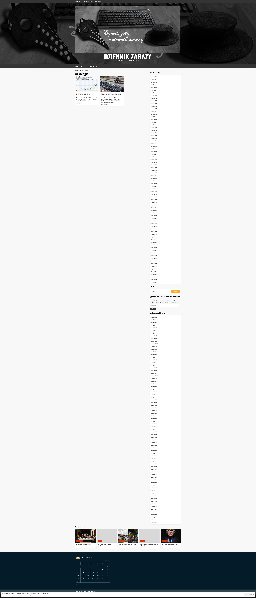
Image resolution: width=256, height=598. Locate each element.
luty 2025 (153, 124)
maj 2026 (153, 84)
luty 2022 (153, 220)
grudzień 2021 (154, 226)
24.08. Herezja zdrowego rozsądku (83, 544)
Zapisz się (153, 308)
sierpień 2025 (154, 108)
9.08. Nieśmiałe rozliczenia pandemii (169, 544)
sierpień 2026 (154, 76)
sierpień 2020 (154, 269)
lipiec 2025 (153, 111)
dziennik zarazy (127, 56)
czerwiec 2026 (154, 82)
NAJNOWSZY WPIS (80, 540)
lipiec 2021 (153, 239)
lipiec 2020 (153, 271)
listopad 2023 (154, 164)
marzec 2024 (154, 154)
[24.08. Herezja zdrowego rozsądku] (85, 536)
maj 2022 (153, 212)
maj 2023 (153, 180)
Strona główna (86, 1)
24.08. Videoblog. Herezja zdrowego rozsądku (105, 545)
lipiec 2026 (153, 79)
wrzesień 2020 (154, 266)
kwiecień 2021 (154, 247)
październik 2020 (154, 263)
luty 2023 (153, 188)
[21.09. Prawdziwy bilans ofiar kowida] (112, 84)
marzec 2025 (154, 122)
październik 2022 (154, 199)
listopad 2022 (154, 196)
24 (78, 578)
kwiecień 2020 (154, 279)
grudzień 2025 (154, 98)
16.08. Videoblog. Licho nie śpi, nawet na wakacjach (149, 545)
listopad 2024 (154, 132)
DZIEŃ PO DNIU (122, 540)
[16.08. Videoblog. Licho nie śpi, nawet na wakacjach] (149, 536)
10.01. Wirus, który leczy (83, 94)
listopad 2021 (154, 228)
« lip (76, 584)
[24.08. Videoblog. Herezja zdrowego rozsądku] (107, 536)
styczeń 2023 (154, 191)
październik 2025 (154, 103)
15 (102, 572)
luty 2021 (153, 253)
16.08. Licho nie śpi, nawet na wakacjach (127, 544)
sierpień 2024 (154, 140)
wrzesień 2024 (154, 138)
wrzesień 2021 (154, 234)
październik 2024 (154, 135)
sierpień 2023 (154, 172)
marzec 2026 (154, 90)
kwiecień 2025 (154, 119)
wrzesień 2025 (154, 106)
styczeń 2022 (154, 223)
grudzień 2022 (154, 194)
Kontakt (99, 1)
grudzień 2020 (154, 258)
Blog (91, 1)
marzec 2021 (154, 250)
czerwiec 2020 (154, 274)
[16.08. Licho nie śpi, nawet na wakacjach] (128, 536)
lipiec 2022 (153, 207)
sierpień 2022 (154, 204)
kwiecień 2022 (154, 215)
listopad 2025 (154, 100)
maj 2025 (153, 116)
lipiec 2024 (153, 143)
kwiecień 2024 (154, 151)
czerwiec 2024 (154, 146)
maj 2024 (153, 148)
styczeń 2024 (154, 159)
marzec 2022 (154, 218)
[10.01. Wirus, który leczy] (87, 84)
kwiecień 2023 (154, 183)
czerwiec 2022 (154, 210)
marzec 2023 (154, 186)
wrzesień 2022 (154, 202)
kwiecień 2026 (154, 87)
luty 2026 (153, 92)
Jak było (78, 90)
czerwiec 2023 (154, 178)
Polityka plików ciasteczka (33, 595)
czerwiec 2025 (154, 114)
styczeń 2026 (154, 95)
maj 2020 (153, 277)
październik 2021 (154, 231)
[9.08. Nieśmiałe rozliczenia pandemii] (171, 536)
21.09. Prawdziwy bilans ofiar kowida (111, 94)
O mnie (95, 1)
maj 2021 (153, 244)
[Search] (180, 66)
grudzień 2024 (154, 130)
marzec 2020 (154, 282)
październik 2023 (154, 167)
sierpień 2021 (154, 236)
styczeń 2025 (154, 127)
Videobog (99, 540)
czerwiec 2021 (154, 242)
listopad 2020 (154, 261)
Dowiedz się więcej (79, 102)
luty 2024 (153, 156)
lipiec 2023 (153, 175)
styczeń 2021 (154, 255)
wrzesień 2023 (154, 170)
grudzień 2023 (154, 162)
